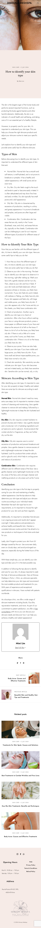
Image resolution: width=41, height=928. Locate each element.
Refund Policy (30, 871)
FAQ (30, 862)
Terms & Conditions (30, 868)
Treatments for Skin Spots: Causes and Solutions (20, 745)
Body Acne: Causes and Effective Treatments (20, 836)
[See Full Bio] (25, 647)
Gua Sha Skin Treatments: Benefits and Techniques (20, 806)
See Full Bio (19, 647)
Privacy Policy (30, 865)
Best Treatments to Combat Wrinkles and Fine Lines (20, 775)
